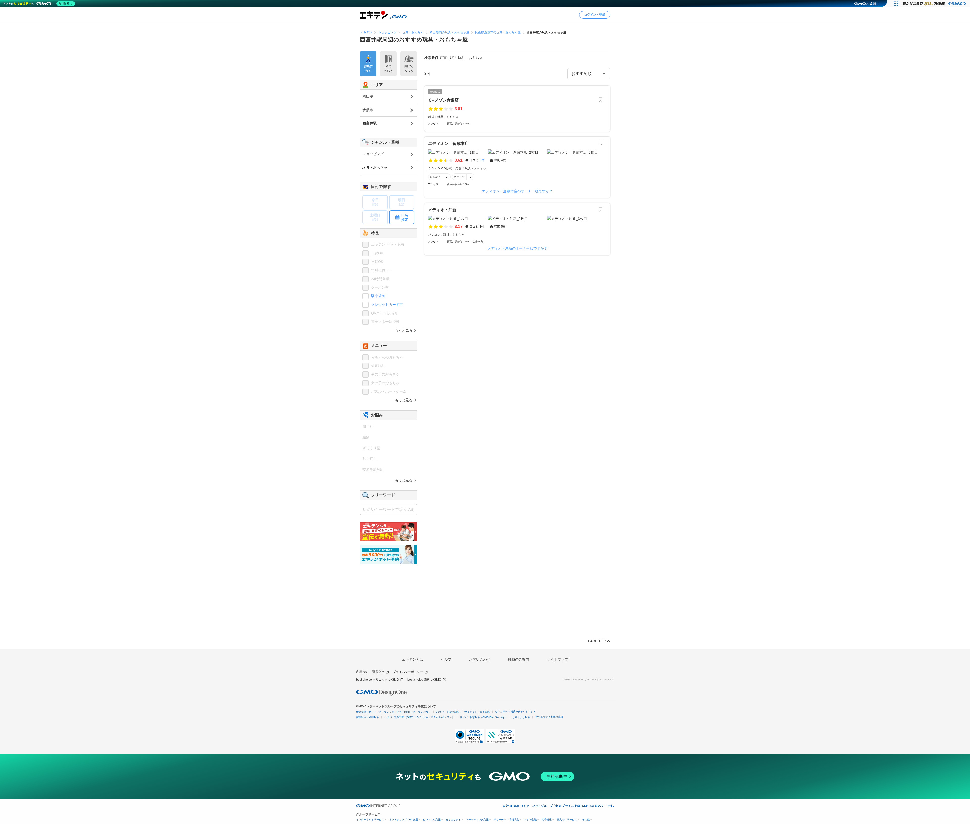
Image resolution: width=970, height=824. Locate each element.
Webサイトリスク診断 (477, 712)
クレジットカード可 (387, 305)
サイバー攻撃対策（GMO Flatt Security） (483, 717)
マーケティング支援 (477, 819)
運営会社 (378, 672)
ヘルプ (446, 659)
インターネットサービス (370, 819)
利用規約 (362, 672)
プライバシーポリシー (408, 672)
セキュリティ (453, 819)
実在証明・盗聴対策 (367, 717)
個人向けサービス (567, 819)
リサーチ (499, 819)
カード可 (459, 176)
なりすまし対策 (521, 717)
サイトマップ (557, 659)
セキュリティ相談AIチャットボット (515, 711)
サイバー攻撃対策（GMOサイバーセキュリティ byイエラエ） (419, 717)
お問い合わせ (479, 659)
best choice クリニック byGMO (377, 679)
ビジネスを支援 (432, 819)
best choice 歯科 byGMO (424, 679)
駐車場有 (435, 176)
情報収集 (514, 819)
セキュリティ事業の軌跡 (549, 716)
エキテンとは (412, 659)
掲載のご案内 (518, 659)
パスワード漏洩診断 (447, 712)
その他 (586, 819)
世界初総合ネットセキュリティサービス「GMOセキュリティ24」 (393, 712)
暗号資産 (547, 819)
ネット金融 (530, 819)
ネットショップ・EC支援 (403, 819)
